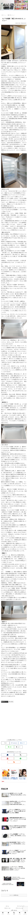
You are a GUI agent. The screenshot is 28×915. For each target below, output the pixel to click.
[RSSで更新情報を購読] (14, 762)
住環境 (11, 701)
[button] (18, 747)
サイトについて (20, 906)
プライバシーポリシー (21, 908)
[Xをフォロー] (20, 754)
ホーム (7, 906)
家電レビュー (5, 701)
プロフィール (7, 908)
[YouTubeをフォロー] (7, 758)
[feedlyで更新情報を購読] (20, 758)
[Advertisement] (14, 722)
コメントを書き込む (14, 895)
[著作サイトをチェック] (7, 754)
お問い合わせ (14, 910)
